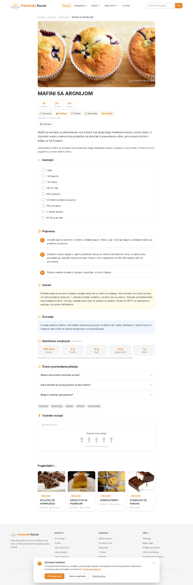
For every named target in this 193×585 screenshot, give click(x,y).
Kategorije (79, 5)
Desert (77, 113)
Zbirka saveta (105, 538)
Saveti (94, 5)
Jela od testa (61, 552)
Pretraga (147, 538)
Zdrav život (109, 5)
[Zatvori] (154, 563)
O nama (126, 5)
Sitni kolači (107, 113)
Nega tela (103, 547)
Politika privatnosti (151, 547)
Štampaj (47, 124)
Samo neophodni (77, 576)
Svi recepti (60, 538)
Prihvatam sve (54, 576)
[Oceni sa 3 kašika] (96, 440)
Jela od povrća (62, 547)
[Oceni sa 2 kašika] (89, 440)
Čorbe (58, 543)
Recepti (67, 5)
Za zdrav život (105, 543)
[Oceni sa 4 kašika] (103, 440)
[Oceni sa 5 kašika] (111, 440)
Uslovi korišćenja (151, 552)
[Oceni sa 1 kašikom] (81, 440)
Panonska (92, 113)
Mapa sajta (148, 543)
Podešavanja (98, 576)
